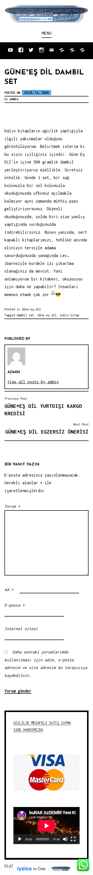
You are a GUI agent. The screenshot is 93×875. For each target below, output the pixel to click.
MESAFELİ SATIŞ (46, 723)
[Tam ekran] (73, 839)
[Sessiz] (65, 839)
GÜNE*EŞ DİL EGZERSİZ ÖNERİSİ (47, 428)
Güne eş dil (47, 315)
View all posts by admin (33, 382)
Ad (8, 589)
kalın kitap (69, 315)
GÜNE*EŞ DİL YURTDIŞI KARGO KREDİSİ (43, 406)
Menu (47, 33)
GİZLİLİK (22, 723)
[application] (46, 825)
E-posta (14, 605)
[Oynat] (19, 839)
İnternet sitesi (21, 628)
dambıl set (25, 315)
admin (14, 99)
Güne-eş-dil (31, 309)
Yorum (12, 506)
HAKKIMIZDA (33, 730)
